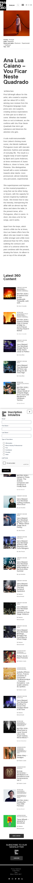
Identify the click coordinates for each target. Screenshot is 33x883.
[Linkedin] (22, 879)
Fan (7, 447)
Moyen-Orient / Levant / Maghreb (22, 290)
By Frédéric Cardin (21, 661)
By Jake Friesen (21, 530)
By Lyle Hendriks (21, 507)
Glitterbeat (11, 41)
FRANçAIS (11, 5)
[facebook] (26, 5)
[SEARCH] (18, 5)
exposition (20, 725)
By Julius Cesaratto (21, 306)
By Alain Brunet (20, 403)
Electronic (18, 43)
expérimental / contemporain (21, 724)
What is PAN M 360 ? (16, 874)
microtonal (20, 314)
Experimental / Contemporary (21, 793)
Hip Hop (19, 816)
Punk (22, 341)
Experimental (26, 43)
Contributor (9, 450)
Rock (26, 313)
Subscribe (16, 858)
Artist (7, 454)
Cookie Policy (16, 870)
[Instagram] (28, 5)
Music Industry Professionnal (14, 445)
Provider (8, 452)
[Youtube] (31, 5)
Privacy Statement (16, 869)
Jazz (18, 384)
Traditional (8, 45)
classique (20, 653)
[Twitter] (15, 879)
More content (16, 835)
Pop (18, 538)
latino (19, 383)
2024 (8, 46)
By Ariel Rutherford (21, 741)
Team (15, 872)
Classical (20, 652)
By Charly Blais (20, 355)
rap (23, 816)
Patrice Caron (10, 91)
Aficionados (9, 443)
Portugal (11, 39)
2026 (25, 653)
